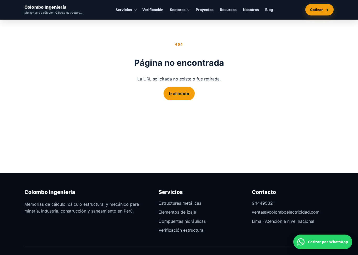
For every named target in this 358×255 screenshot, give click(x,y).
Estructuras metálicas (180, 203)
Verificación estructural (181, 230)
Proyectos (205, 10)
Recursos (228, 10)
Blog (269, 10)
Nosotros (251, 10)
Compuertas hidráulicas (182, 221)
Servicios (124, 10)
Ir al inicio (179, 93)
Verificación (153, 10)
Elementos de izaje (177, 212)
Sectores (178, 10)
